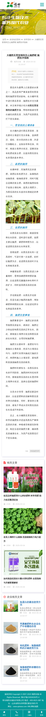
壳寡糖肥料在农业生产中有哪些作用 (30, 625)
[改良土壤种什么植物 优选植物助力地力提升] (23, 521)
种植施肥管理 (34, 451)
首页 (4, 39)
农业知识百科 (15, 39)
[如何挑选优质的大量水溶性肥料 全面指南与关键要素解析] (23, 562)
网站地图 (34, 706)
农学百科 (27, 39)
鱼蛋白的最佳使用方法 (30, 603)
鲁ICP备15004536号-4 (30, 697)
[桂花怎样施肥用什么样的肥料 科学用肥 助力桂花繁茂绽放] (23, 479)
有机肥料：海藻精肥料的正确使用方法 (30, 646)
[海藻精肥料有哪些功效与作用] (11, 671)
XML (29, 706)
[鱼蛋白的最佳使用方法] (11, 606)
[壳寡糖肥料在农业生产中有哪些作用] (11, 628)
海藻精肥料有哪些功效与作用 (30, 668)
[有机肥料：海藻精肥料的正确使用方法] (11, 649)
